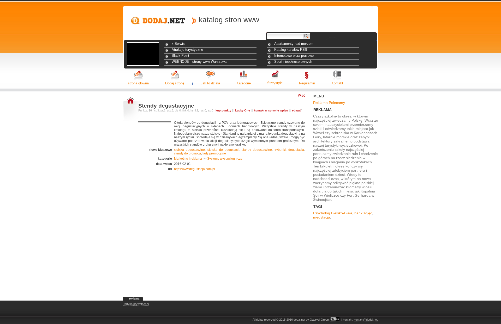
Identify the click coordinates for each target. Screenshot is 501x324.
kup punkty (223, 110)
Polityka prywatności (136, 304)
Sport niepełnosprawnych (293, 62)
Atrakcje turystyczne (187, 50)
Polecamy (337, 103)
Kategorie (243, 83)
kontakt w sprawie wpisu (271, 110)
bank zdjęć (363, 213)
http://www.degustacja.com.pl (194, 169)
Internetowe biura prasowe (294, 56)
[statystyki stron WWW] (334, 319)
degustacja (296, 150)
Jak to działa (210, 83)
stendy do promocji (187, 153)
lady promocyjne (214, 153)
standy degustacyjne (257, 150)
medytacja (321, 217)
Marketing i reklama (188, 158)
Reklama (320, 103)
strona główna (138, 83)
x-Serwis (178, 44)
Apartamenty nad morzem (293, 44)
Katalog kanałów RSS (290, 50)
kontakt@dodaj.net (366, 319)
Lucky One (242, 110)
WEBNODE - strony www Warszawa (199, 62)
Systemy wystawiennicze (224, 158)
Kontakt (337, 83)
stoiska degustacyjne (189, 150)
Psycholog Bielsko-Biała (332, 213)
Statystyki (275, 83)
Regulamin (307, 83)
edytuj (296, 110)
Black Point (180, 56)
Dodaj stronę (174, 83)
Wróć (301, 95)
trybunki (280, 150)
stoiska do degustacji (223, 150)
